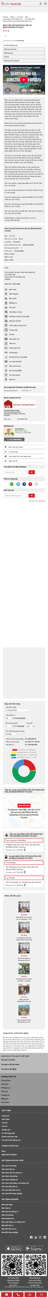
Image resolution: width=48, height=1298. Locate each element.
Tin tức (4, 1126)
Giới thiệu (6, 1119)
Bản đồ (6, 57)
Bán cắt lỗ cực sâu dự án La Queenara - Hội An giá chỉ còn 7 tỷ (24, 919)
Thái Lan (4, 1091)
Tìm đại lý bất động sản (11, 1140)
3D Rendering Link (10, 49)
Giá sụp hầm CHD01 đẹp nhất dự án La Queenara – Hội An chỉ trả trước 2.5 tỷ (24, 1023)
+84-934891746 (22, 419)
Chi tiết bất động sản (11, 45)
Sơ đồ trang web (8, 1133)
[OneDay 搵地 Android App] (34, 1248)
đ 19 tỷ (24, 1017)
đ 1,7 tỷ (24, 997)
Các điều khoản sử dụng (15, 731)
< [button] (8, 80)
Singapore (5, 1095)
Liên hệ (4, 1123)
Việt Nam (4, 1084)
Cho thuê (9, 1166)
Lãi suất (30, 723)
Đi (32, 472)
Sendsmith (41, 501)
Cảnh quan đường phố (11, 61)
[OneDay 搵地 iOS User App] (14, 1248)
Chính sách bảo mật (9, 1137)
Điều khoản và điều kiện (36, 1287)
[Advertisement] (24, 528)
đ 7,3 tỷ (24, 915)
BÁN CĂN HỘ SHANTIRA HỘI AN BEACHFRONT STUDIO (24, 1001)
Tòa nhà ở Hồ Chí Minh (10, 1064)
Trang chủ (6, 1116)
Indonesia (5, 1102)
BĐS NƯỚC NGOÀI (9, 1155)
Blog (3, 1151)
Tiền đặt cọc (10, 715)
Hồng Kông (5, 1080)
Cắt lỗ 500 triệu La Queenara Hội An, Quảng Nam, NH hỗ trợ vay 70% (24, 961)
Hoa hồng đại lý (11, 723)
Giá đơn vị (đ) (11, 707)
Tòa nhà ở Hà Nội (8, 1060)
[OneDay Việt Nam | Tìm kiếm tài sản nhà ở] (11, 3)
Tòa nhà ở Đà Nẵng (8, 1069)
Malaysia (4, 1099)
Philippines (5, 1088)
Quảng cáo (6, 1130)
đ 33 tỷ (24, 976)
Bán (7, 1205)
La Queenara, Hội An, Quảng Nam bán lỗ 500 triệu (24, 940)
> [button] (40, 80)
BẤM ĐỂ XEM (24, 806)
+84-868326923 (16, 439)
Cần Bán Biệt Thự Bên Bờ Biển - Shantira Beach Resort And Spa (24, 981)
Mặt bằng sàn (8, 53)
